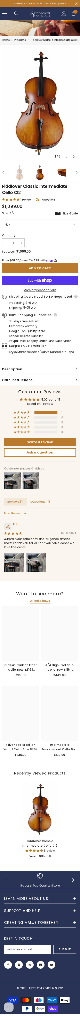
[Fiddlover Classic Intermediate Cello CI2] (40, 809)
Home (6, 40)
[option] (40, 104)
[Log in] (64, 13)
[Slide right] (73, 880)
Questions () (40, 502)
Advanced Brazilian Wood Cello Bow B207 (20, 747)
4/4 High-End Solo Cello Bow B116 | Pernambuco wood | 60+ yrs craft (59, 667)
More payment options (40, 290)
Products (20, 40)
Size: (40, 213)
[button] (66, 156)
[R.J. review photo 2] (36, 562)
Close (76, 3)
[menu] (4, 13)
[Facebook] (8, 965)
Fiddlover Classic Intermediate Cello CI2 (39, 843)
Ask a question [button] (40, 452)
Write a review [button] (40, 442)
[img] (13, 533)
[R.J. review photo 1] (14, 562)
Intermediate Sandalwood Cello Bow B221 (59, 747)
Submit (64, 949)
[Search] (16, 13)
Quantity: (9, 235)
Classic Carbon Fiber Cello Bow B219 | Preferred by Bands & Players (20, 667)
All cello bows (40, 601)
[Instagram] (19, 965)
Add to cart (40, 268)
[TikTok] (41, 965)
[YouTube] (51, 965)
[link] (40, 880)
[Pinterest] (30, 965)
